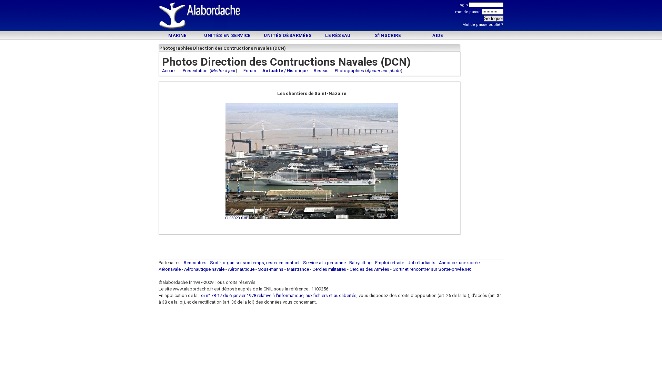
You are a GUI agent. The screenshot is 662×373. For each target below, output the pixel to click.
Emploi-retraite (389, 262)
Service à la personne (324, 262)
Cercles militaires (329, 269)
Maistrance (298, 269)
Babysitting (360, 262)
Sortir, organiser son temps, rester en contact (255, 262)
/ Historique (285, 70)
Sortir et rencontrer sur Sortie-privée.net (432, 269)
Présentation (195, 70)
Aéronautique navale (204, 269)
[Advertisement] (331, 16)
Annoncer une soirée (459, 262)
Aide (437, 35)
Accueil (169, 70)
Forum (249, 70)
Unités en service (227, 35)
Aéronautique (241, 269)
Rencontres (195, 262)
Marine (177, 35)
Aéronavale (170, 269)
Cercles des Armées (369, 269)
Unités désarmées (288, 35)
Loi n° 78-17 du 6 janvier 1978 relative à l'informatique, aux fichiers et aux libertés (277, 295)
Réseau (321, 70)
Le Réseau (338, 35)
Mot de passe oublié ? (482, 24)
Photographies (349, 70)
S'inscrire (388, 35)
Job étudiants (421, 262)
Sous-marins (270, 269)
